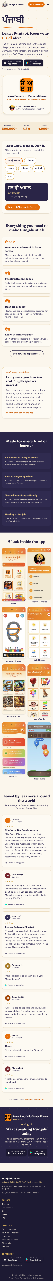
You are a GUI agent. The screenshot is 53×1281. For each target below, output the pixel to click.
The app (5, 1204)
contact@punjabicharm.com (12, 1265)
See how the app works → (26, 353)
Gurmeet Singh (29, 106)
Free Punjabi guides (10, 1240)
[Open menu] (48, 4)
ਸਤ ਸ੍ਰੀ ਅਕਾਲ (14, 160)
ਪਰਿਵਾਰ (24, 168)
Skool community (9, 1229)
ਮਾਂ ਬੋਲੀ (38, 168)
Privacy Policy (14, 1278)
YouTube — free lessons (11, 1233)
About (4, 1214)
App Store (28, 1099)
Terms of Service (26, 1278)
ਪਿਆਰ (11, 168)
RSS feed (5, 1246)
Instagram (6, 1236)
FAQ (3, 1218)
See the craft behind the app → (21, 412)
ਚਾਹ (10, 176)
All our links (6, 1243)
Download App (36, 4)
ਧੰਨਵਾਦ (30, 160)
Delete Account (38, 1278)
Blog (4, 1211)
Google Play (39, 1099)
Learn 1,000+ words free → (22, 207)
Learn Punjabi (7, 1207)
